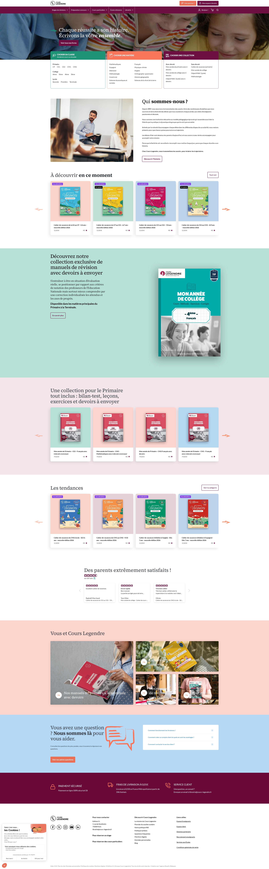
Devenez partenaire (184, 832)
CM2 (75, 67)
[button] (80, 590)
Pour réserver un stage (101, 835)
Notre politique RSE (141, 827)
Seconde (56, 82)
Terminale (73, 82)
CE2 (63, 67)
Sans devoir (195, 64)
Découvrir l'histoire (152, 159)
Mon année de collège (199, 70)
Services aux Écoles (183, 842)
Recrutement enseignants (186, 837)
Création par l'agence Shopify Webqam (163, 866)
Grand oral (113, 77)
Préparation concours (79, 10)
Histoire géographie (141, 77)
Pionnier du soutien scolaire (144, 824)
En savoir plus (58, 315)
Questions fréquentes (142, 834)
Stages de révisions (59, 10)
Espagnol (112, 67)
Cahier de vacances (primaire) (201, 67)
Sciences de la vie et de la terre (145, 80)
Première (64, 82)
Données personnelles (142, 840)
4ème (67, 74)
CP (54, 67)
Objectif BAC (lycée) (198, 73)
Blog (136, 843)
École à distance (116, 10)
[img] (135, 575)
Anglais (137, 71)
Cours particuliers (98, 10)
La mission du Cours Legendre (145, 821)
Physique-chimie (140, 67)
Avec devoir (170, 64)
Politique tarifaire (140, 831)
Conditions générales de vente (187, 847)
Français (137, 64)
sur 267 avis (88, 578)
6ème (55, 74)
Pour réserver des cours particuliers (107, 841)
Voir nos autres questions (62, 759)
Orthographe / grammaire (143, 74)
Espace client (181, 826)
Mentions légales (140, 837)
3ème (73, 74)
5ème (61, 74)
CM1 (69, 67)
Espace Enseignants (184, 821)
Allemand (112, 71)
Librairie (128, 10)
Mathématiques (115, 64)
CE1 (58, 67)
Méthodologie (114, 74)
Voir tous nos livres (69, 43)
